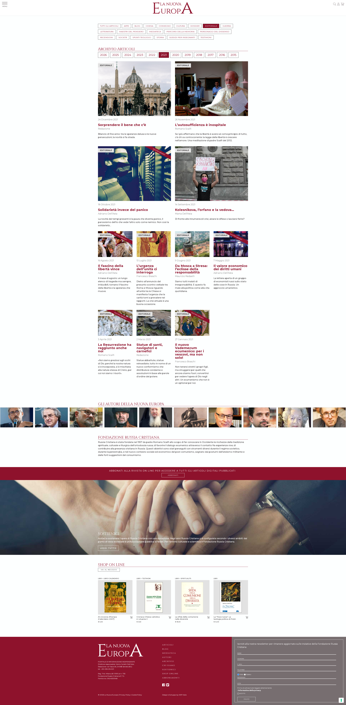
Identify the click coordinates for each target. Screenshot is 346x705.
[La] (231, 597)
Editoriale (211, 26)
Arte (126, 26)
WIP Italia (183, 695)
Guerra (227, 26)
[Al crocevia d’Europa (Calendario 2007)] (115, 597)
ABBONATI (173, 475)
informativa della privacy (249, 690)
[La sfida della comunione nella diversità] (192, 597)
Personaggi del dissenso (214, 32)
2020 (175, 55)
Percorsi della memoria (180, 32)
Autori (167, 657)
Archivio (168, 661)
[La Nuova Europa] (173, 7)
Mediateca (155, 32)
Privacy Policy (124, 695)
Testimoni (206, 37)
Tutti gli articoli (109, 26)
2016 (222, 55)
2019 (188, 55)
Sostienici (169, 669)
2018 (199, 55)
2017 (211, 55)
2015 (233, 55)
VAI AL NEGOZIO (109, 570)
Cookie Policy (137, 695)
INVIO (246, 699)
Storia (160, 37)
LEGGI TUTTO (108, 548)
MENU (4, 6)
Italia (241, 674)
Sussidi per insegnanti (182, 37)
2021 (164, 55)
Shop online (170, 673)
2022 (152, 55)
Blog (137, 26)
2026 (103, 55)
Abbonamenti (171, 678)
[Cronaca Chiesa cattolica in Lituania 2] (154, 597)
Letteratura (107, 32)
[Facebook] (163, 685)
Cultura (180, 26)
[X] (167, 685)
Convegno (165, 26)
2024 (127, 55)
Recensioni (106, 37)
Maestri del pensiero (131, 32)
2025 (115, 55)
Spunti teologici (142, 37)
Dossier (194, 26)
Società (123, 37)
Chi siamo (168, 665)
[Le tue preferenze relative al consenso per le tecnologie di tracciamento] (341, 700)
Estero (248, 674)
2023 (140, 55)
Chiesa (149, 26)
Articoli (168, 645)
